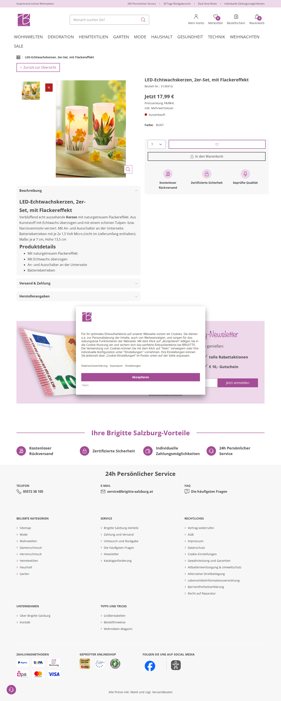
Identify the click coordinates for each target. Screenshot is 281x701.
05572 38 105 (33, 491)
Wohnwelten (28, 541)
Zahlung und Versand (119, 534)
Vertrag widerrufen (201, 528)
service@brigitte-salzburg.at (130, 491)
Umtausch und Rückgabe (121, 541)
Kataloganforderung (118, 561)
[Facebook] (150, 666)
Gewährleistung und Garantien (209, 561)
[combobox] (109, 20)
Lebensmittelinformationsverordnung (214, 580)
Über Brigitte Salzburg (35, 616)
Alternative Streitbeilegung (206, 574)
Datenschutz (196, 548)
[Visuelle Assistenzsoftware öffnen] (173, 665)
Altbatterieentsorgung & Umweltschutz (215, 567)
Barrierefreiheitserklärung (206, 587)
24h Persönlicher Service (142, 3)
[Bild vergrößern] (128, 169)
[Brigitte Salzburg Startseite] (23, 19)
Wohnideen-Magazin (118, 629)
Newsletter (111, 554)
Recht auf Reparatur (202, 593)
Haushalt (26, 567)
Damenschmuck (31, 548)
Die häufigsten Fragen (209, 491)
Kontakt (25, 622)
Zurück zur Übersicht (39, 67)
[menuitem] (28, 36)
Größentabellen (114, 616)
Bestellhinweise (114, 622)
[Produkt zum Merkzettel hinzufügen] (217, 144)
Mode (24, 534)
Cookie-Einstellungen (202, 554)
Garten (24, 574)
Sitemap (25, 528)
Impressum (195, 541)
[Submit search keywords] (143, 20)
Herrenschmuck (31, 554)
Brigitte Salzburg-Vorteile (121, 528)
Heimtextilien (29, 561)
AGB (191, 534)
